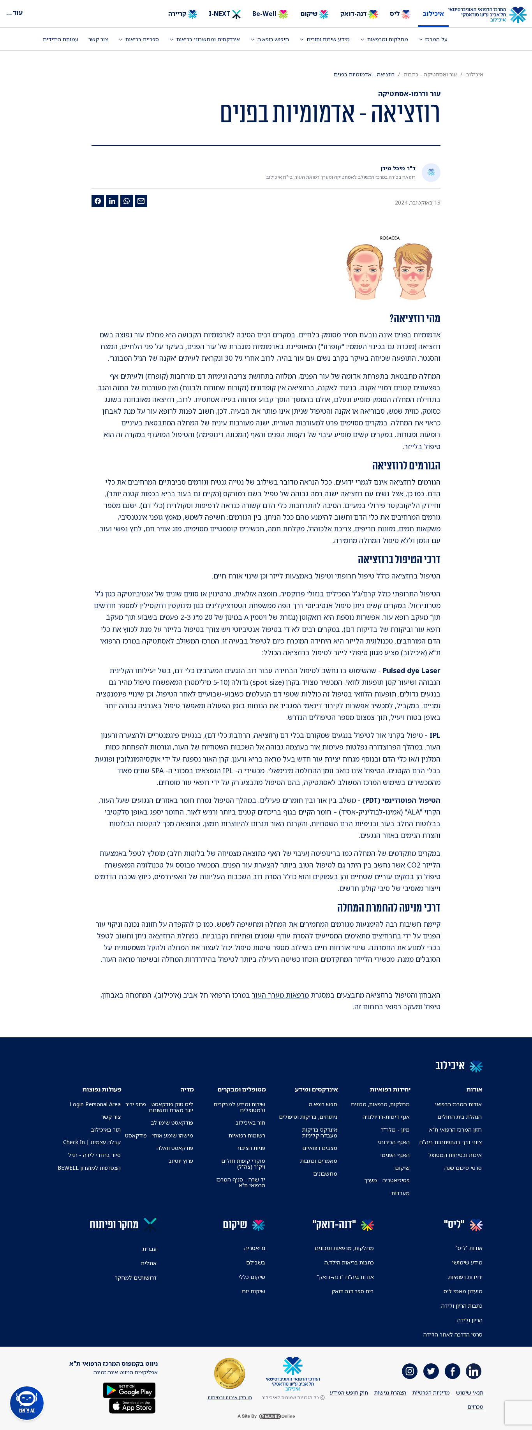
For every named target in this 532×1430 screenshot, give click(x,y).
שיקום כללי (251, 1276)
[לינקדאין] (112, 201)
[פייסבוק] (98, 201)
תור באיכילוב (250, 1122)
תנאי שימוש (469, 1392)
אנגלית (149, 1263)
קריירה (178, 13)
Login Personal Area (95, 1104)
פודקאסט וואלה (175, 1147)
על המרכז (436, 39)
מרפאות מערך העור (280, 995)
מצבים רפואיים (319, 1147)
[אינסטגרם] (409, 1371)
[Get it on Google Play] (129, 1389)
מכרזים (475, 1406)
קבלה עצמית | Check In (92, 1142)
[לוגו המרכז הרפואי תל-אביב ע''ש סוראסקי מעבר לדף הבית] (493, 15)
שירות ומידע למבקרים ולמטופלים (239, 1107)
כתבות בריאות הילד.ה (349, 1262)
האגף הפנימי (395, 1154)
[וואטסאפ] (126, 201)
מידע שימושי (467, 1262)
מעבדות (400, 1193)
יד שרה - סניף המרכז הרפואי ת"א (241, 1182)
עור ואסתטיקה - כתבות (430, 74)
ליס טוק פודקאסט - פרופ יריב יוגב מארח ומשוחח (159, 1107)
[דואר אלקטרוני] (141, 201)
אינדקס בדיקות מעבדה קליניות (319, 1132)
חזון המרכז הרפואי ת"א (455, 1129)
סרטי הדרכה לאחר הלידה (453, 1334)
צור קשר (98, 39)
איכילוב (433, 13)
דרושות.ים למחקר (136, 1277)
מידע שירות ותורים (328, 39)
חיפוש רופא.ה (273, 39)
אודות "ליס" (469, 1248)
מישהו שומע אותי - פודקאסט (159, 1135)
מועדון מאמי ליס (463, 1291)
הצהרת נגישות (390, 1392)
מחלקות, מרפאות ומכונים (344, 1248)
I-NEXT (220, 13)
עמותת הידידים (60, 39)
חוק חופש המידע (349, 1392)
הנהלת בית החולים (459, 1116)
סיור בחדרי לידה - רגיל (94, 1154)
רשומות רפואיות (247, 1135)
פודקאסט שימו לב (172, 1122)
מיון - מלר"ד (395, 1129)
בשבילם (255, 1262)
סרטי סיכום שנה (463, 1167)
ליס (395, 13)
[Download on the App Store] (132, 1405)
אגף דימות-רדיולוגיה (386, 1116)
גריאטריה (254, 1248)
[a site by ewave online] (266, 1416)
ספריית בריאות (142, 39)
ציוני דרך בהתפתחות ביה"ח (450, 1142)
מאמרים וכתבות (318, 1160)
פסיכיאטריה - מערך (387, 1180)
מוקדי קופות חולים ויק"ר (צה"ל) (243, 1163)
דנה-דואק (354, 13)
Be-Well (265, 13)
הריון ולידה (470, 1320)
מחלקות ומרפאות (387, 39)
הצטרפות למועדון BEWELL (89, 1167)
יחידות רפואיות (465, 1276)
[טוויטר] (431, 1371)
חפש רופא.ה (323, 1104)
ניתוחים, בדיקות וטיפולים (308, 1116)
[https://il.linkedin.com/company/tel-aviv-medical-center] (473, 1371)
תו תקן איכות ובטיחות (230, 1397)
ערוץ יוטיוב (181, 1160)
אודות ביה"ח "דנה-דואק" (345, 1276)
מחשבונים (325, 1173)
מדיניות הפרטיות (431, 1392)
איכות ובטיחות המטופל (455, 1154)
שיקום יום (253, 1291)
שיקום (309, 13)
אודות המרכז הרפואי (458, 1104)
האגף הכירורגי (393, 1142)
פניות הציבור (251, 1147)
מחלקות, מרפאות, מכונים (380, 1104)
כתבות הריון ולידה (462, 1305)
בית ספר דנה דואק (352, 1291)
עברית (150, 1248)
